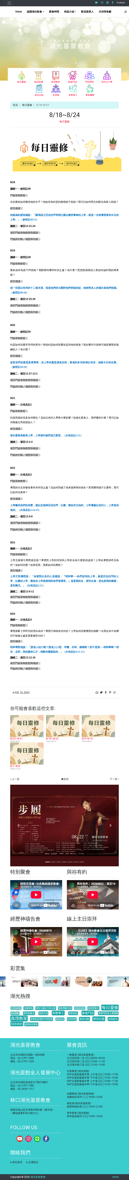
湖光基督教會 (37, 1176)
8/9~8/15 (87, 738)
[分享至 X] (101, 692)
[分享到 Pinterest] (110, 692)
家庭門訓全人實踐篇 (108, 1013)
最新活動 (84, 1018)
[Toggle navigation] (9, 3)
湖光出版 (99, 1019)
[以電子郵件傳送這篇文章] (97, 692)
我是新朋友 (80, 1008)
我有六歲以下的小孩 (46, 1008)
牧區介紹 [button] (69, 11)
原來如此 (73, 1013)
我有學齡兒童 (65, 1008)
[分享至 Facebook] (106, 692)
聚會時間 (54, 11)
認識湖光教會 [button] (34, 11)
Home (18, 11)
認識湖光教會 (31, 1024)
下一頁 (113, 779)
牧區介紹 (43, 1013)
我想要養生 (93, 1008)
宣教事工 (58, 1013)
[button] (18, 826)
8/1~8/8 (15, 766)
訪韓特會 (71, 1019)
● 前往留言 (16, 1162)
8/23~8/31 (16, 738)
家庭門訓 (88, 1013)
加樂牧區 (28, 1008)
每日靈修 (27, 104)
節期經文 (113, 1018)
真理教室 (19, 1018)
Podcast (121, 2)
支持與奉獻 (105, 11)
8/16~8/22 (52, 738)
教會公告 (60, 1019)
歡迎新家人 (87, 11)
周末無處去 (28, 1013)
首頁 (15, 104)
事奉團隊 (15, 1013)
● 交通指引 (32, 1162)
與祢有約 (17, 1024)
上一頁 (15, 779)
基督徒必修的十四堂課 (42, 1019)
